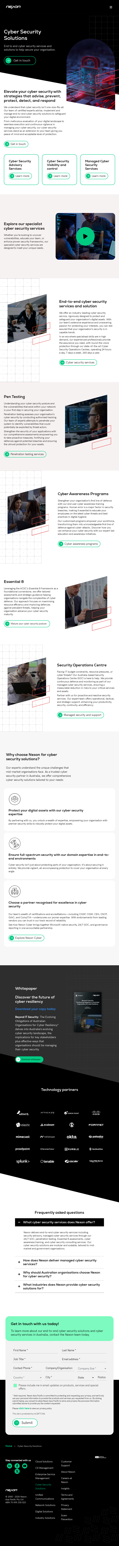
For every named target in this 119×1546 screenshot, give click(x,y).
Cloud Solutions (44, 1461)
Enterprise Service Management (45, 1476)
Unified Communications (44, 1497)
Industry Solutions (45, 1518)
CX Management (44, 1468)
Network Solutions (45, 1505)
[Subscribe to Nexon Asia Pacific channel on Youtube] (26, 1466)
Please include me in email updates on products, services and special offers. (58, 1387)
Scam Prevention (67, 1517)
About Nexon (68, 1471)
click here (24, 1408)
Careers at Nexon (66, 1480)
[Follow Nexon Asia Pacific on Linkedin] (10, 1466)
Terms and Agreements (67, 1497)
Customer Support (66, 1463)
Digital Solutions (44, 1511)
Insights (65, 1488)
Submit (27, 1423)
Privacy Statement (66, 1507)
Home (8, 1445)
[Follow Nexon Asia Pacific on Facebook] (18, 1466)
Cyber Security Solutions (43, 1486)
